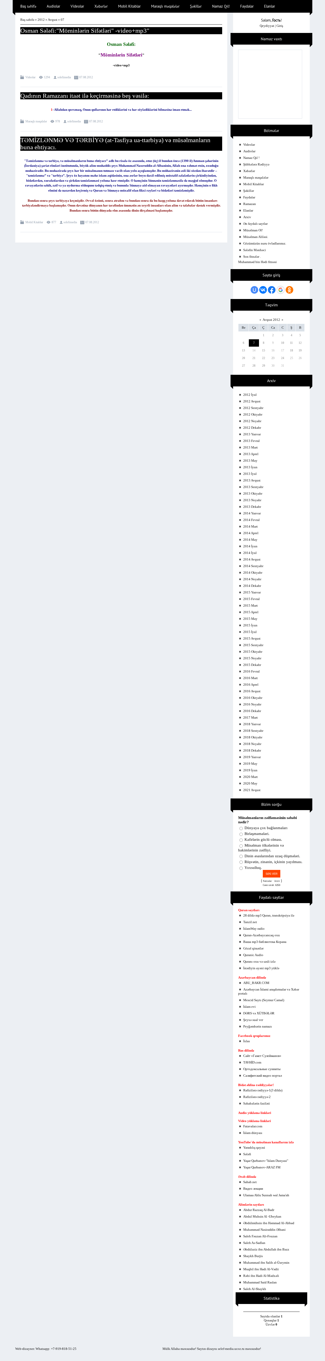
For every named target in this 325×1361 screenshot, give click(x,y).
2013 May (250, 460)
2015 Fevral (251, 599)
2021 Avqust (252, 790)
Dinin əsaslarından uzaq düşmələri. (272, 856)
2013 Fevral (251, 441)
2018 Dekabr (252, 750)
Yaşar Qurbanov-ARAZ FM (262, 1167)
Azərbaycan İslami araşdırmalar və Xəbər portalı (268, 991)
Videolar (30, 77)
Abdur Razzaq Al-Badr (258, 1210)
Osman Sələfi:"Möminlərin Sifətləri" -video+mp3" (84, 30)
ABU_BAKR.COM (256, 983)
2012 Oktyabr (252, 414)
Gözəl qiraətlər (253, 948)
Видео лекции (253, 1188)
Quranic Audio (253, 955)
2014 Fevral (251, 520)
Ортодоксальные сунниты (262, 1069)
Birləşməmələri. (257, 834)
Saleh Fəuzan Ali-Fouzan (260, 1236)
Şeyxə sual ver (253, 1020)
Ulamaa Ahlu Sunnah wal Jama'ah (266, 1195)
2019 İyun (250, 770)
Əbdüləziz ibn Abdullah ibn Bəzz (266, 1249)
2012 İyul (250, 395)
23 (272, 358)
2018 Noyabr (252, 744)
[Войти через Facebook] (271, 290)
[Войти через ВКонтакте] (263, 290)
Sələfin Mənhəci (254, 250)
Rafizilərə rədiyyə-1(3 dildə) (262, 1090)
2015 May (250, 619)
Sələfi (247, 1154)
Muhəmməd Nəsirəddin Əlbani (264, 1230)
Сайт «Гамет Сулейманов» (262, 1056)
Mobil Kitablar (34, 222)
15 (263, 350)
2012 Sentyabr (253, 408)
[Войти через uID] (254, 290)
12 (300, 343)
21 (253, 358)
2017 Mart (250, 717)
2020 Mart (250, 777)
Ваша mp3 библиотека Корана (264, 942)
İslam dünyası (252, 1133)
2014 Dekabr (252, 586)
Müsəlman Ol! (253, 230)
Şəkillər (248, 191)
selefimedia (64, 77)
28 (253, 365)
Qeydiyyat (267, 26)
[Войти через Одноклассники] (289, 290)
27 (243, 365)
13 (243, 350)
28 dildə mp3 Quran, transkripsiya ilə (268, 915)
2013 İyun (250, 467)
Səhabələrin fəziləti (256, 1103)
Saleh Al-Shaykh (254, 1289)
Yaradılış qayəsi (254, 1147)
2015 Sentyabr (253, 645)
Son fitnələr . (252, 256)
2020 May (250, 783)
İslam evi (249, 1007)
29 (263, 365)
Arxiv (247, 217)
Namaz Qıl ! (251, 158)
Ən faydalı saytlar (255, 224)
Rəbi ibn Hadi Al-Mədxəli (261, 1276)
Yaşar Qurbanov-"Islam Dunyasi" (265, 1161)
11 (291, 343)
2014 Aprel (250, 533)
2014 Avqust (252, 559)
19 (300, 350)
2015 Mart (250, 605)
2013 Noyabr (252, 500)
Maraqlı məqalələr (36, 121)
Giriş (280, 26)
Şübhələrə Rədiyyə (256, 164)
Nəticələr (267, 881)
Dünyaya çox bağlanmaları (266, 828)
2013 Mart (250, 447)
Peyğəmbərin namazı (257, 1026)
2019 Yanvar (252, 757)
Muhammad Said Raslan (260, 1282)
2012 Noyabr (252, 421)
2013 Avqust (252, 480)
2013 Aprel (250, 454)
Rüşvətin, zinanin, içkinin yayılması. (273, 862)
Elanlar (248, 210)
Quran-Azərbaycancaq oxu (261, 935)
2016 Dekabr (252, 711)
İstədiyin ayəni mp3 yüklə (261, 968)
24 (282, 358)
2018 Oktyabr (252, 737)
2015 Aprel (250, 612)
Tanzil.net (250, 922)
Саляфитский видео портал (262, 1075)
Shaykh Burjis (253, 1256)
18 (291, 350)
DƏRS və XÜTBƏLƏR (258, 1013)
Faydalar (249, 197)
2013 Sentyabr (253, 487)
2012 (41, 20)
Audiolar (249, 151)
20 (243, 358)
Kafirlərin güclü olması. (263, 839)
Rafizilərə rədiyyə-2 (257, 1097)
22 (263, 358)
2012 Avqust (252, 401)
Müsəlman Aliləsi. (255, 237)
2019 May (250, 764)
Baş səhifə (27, 20)
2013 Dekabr (252, 507)
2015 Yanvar (252, 592)
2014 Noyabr (252, 579)
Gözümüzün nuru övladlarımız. (264, 243)
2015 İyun (250, 625)
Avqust (52, 20)
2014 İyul (250, 553)
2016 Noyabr (252, 704)
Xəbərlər (249, 171)
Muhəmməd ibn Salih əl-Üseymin (266, 1262)
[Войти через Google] (281, 290)
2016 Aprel (250, 684)
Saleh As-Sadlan (254, 1243)
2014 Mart (250, 526)
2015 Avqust (252, 638)
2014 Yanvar (252, 513)
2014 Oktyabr (252, 572)
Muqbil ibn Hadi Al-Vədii (261, 1269)
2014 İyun (250, 546)
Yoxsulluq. (253, 868)
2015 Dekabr (252, 665)
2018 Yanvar (252, 724)
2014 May (250, 540)
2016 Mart (250, 678)
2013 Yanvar (252, 434)
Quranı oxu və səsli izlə (259, 961)
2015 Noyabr (252, 658)
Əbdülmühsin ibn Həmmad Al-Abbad (268, 1223)
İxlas (246, 1041)
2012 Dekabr (252, 428)
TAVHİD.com (252, 1062)
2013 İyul (250, 474)
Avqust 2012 (271, 320)
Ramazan (249, 204)
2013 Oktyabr (252, 493)
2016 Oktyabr (252, 698)
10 (282, 343)
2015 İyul (250, 632)
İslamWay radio (254, 928)
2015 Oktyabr (252, 652)
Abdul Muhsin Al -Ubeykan (262, 1216)
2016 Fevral (251, 671)
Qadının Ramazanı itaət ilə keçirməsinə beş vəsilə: (84, 95)
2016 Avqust (252, 691)
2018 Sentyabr (253, 731)
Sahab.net (250, 1182)
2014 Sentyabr (253, 566)
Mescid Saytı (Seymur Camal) (263, 1000)
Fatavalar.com (252, 1126)
